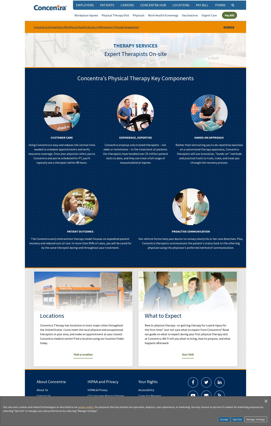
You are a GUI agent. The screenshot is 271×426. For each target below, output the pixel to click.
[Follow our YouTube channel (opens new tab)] (193, 395)
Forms (220, 5)
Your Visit (188, 354)
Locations (180, 5)
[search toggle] (232, 5)
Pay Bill (202, 5)
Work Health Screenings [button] (163, 15)
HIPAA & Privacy (97, 390)
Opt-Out (237, 419)
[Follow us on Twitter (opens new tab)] (206, 382)
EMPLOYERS (85, 5)
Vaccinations (190, 15)
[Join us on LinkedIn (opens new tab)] (219, 382)
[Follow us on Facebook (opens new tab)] (193, 382)
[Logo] (50, 7)
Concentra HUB (153, 5)
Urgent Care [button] (209, 15)
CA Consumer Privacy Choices (106, 396)
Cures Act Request (149, 396)
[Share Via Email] (206, 395)
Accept (224, 419)
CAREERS (127, 5)
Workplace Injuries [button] (86, 15)
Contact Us (44, 396)
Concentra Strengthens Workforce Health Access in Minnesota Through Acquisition (86, 27)
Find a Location (83, 354)
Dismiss (228, 27)
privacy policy (85, 407)
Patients (107, 5)
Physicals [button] (139, 15)
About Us (42, 390)
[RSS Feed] (219, 395)
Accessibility (146, 390)
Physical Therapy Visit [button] (115, 15)
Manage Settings (255, 419)
